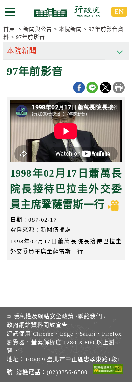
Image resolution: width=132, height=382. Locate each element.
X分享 (105, 87)
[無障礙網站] (108, 370)
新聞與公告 (37, 29)
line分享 (92, 87)
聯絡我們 (90, 316)
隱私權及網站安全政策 (43, 316)
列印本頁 (119, 87)
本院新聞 (70, 29)
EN (119, 11)
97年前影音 (30, 37)
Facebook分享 (79, 87)
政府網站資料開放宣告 (37, 325)
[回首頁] (66, 11)
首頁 (9, 29)
